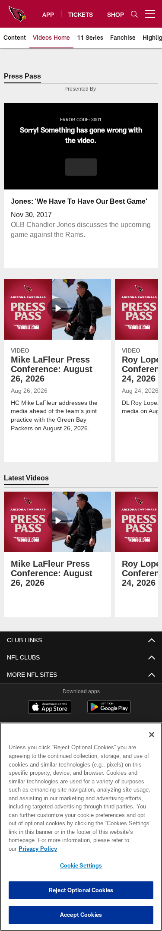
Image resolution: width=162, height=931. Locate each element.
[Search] (134, 14)
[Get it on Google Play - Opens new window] (109, 711)
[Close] (151, 743)
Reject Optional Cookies (81, 890)
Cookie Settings (81, 865)
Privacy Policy (104, 848)
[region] (81, 831)
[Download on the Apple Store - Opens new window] (50, 708)
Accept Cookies (81, 914)
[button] (81, 167)
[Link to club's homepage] (17, 10)
